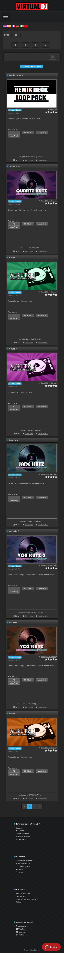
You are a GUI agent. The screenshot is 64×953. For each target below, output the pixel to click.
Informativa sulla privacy (27, 899)
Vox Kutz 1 (14, 622)
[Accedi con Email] (16, 35)
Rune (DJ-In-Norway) (49, 201)
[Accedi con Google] (45, 44)
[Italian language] (21, 26)
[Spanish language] (9, 26)
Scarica (19, 828)
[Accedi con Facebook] (15, 44)
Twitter (21, 935)
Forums (19, 872)
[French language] (13, 26)
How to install (43, 160)
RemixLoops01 (16, 75)
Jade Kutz (13, 440)
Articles (19, 869)
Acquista (20, 831)
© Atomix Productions (32, 950)
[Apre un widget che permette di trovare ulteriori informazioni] (51, 947)
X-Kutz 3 (13, 349)
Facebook (22, 926)
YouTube (22, 929)
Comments (29, 160)
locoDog (53, 109)
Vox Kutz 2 (14, 531)
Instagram (22, 932)
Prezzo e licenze (23, 836)
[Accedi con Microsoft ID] (25, 44)
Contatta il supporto (24, 861)
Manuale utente (23, 863)
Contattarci (21, 896)
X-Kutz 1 (13, 713)
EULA (18, 902)
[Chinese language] (26, 26)
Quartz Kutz (14, 166)
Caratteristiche (22, 834)
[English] (5, 26)
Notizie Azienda (23, 893)
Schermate (20, 839)
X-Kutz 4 (13, 258)
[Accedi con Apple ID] (35, 44)
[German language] (17, 26)
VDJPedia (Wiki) (23, 866)
